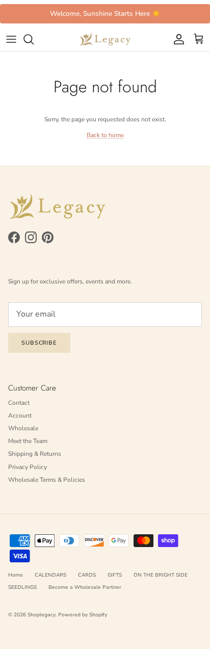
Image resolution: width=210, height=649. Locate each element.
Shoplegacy (42, 614)
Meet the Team (27, 441)
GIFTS (115, 575)
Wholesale (23, 428)
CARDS (87, 575)
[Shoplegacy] (105, 39)
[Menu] (11, 39)
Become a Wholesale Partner (84, 587)
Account (20, 415)
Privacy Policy (27, 467)
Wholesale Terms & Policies (46, 480)
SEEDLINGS (22, 587)
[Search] (33, 39)
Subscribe (39, 343)
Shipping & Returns (34, 454)
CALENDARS (50, 575)
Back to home (105, 135)
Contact (19, 403)
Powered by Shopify (82, 614)
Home (15, 575)
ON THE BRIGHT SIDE (161, 575)
